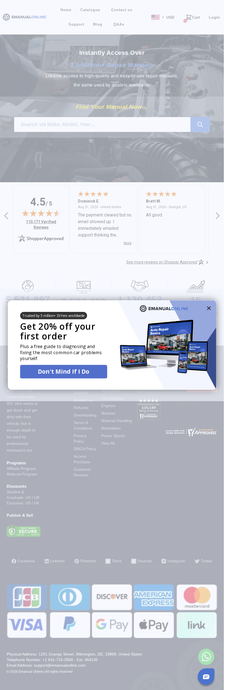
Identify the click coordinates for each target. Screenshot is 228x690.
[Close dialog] (208, 308)
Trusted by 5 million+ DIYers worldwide (54, 315)
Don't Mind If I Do (63, 371)
